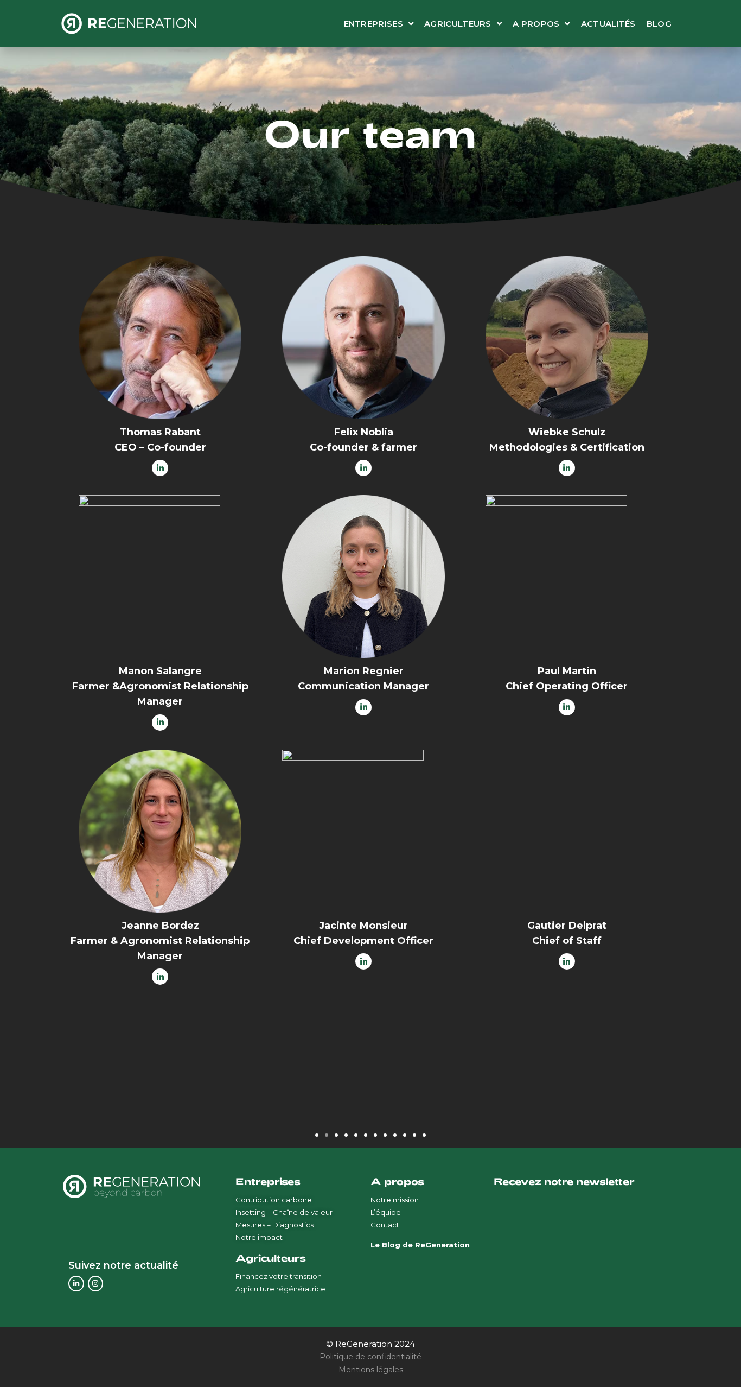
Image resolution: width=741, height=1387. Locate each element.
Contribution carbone (273, 1199)
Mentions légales (370, 1370)
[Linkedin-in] (76, 1283)
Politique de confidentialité (370, 1356)
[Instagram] (96, 1283)
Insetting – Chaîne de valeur (284, 1212)
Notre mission (394, 1199)
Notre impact (259, 1237)
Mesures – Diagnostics (274, 1224)
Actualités (608, 23)
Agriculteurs (457, 23)
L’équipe (385, 1212)
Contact (384, 1224)
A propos (536, 23)
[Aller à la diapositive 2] (326, 1135)
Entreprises (373, 23)
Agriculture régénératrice (280, 1288)
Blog (659, 23)
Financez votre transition (278, 1276)
